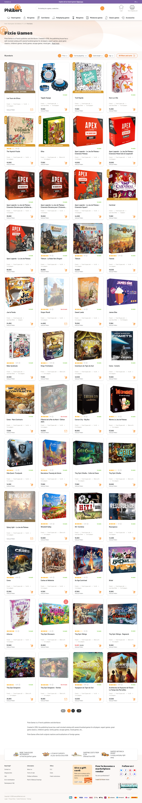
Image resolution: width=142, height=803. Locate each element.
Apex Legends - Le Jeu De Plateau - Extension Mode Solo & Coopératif (121, 152)
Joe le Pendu (11, 312)
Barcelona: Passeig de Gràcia (51, 473)
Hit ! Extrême (79, 527)
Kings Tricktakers (47, 366)
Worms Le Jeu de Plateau (118, 420)
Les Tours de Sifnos (13, 98)
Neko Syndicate (12, 366)
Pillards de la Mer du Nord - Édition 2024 (53, 421)
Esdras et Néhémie (47, 580)
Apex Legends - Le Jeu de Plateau (18, 259)
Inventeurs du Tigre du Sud (84, 366)
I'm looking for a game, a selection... (48, 8)
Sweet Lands (79, 312)
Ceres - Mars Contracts (15, 420)
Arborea (9, 634)
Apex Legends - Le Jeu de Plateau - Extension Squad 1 (87, 206)
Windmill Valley (46, 527)
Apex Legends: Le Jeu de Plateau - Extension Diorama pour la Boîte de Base (19, 206)
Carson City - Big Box (82, 420)
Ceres (9, 580)
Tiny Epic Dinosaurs (48, 634)
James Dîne (113, 312)
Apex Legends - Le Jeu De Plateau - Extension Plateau (87, 152)
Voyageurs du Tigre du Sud (84, 688)
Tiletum (77, 259)
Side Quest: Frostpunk (14, 473)
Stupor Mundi (45, 312)
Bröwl (111, 580)
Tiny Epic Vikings (81, 634)
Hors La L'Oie (113, 98)
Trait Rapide (79, 98)
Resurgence (113, 527)
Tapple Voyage (46, 98)
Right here (80, 2)
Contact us (7, 2)
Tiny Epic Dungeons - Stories (51, 688)
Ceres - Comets (114, 366)
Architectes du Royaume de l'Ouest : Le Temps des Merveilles (121, 689)
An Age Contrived (81, 580)
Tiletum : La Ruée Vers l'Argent (51, 259)
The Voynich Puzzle (13, 151)
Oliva (42, 151)
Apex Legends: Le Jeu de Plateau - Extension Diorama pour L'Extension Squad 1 (53, 206)
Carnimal (112, 205)
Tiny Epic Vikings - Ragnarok (119, 634)
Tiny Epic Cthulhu (115, 473)
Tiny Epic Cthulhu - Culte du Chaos (87, 473)
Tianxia (111, 259)
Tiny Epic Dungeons (13, 688)
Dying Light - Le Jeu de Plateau (17, 527)
